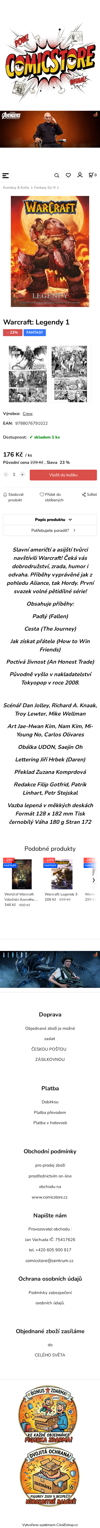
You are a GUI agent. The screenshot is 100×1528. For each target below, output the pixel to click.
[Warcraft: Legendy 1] (50, 251)
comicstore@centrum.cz (49, 1261)
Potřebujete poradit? (50, 530)
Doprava (50, 1015)
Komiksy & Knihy (16, 187)
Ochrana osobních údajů (50, 1279)
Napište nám (50, 1216)
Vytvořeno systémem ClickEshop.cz (50, 1524)
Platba (50, 1088)
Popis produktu (50, 519)
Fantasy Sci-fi (45, 187)
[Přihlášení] (79, 175)
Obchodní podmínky (50, 1151)
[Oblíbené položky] (68, 175)
